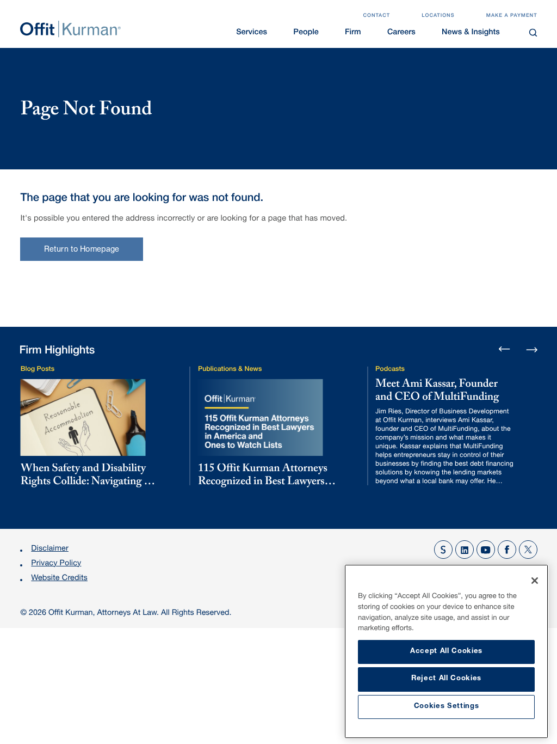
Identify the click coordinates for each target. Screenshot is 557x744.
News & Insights (471, 33)
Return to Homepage (82, 250)
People (305, 33)
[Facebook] (507, 549)
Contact (376, 16)
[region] (446, 651)
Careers (401, 33)
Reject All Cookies (446, 678)
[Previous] (504, 350)
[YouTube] (485, 549)
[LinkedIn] (464, 549)
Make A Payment (511, 16)
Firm (353, 33)
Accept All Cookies (446, 651)
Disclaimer (50, 549)
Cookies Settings (446, 706)
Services (251, 33)
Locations (438, 16)
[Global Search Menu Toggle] (532, 32)
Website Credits (59, 579)
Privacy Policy (56, 564)
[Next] (532, 348)
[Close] (535, 581)
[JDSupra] (443, 549)
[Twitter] (528, 549)
